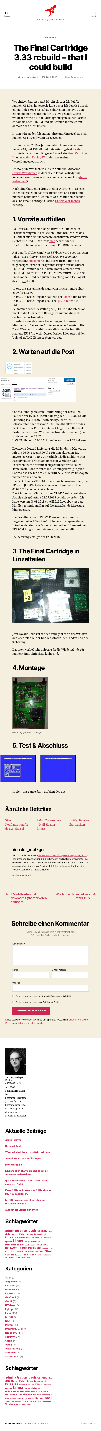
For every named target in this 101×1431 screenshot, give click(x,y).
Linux (84, 855)
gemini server (13, 1140)
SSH (7, 1254)
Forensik (38, 1234)
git (45, 1234)
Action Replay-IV (34, 157)
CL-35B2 (42, 1230)
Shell (48, 1251)
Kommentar (18, 944)
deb (50, 1231)
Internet (22, 1237)
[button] (38, 389)
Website (16, 982)
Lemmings (47, 1237)
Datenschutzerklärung (37, 1423)
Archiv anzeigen (21, 875)
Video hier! (35, 261)
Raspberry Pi (12, 1332)
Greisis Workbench (24, 173)
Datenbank (11, 1289)
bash (32, 1231)
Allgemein (50, 37)
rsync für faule (13, 1164)
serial (31, 1251)
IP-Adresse (30, 1237)
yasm (29, 1258)
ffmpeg (29, 1234)
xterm (24, 1258)
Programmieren (14, 1329)
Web (39, 1255)
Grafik (8, 1301)
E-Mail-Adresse (59, 970)
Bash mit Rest (13, 1146)
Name (15, 970)
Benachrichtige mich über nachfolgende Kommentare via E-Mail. (43, 996)
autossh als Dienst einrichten (21, 1209)
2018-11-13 (51, 77)
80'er (8, 1277)
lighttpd (8, 1242)
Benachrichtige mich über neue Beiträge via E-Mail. (38, 1002)
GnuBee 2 (10, 1297)
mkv (32, 1245)
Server (39, 1251)
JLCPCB (63, 301)
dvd (16, 1234)
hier (52, 241)
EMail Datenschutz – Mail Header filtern (49, 825)
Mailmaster (36, 1241)
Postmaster (34, 1248)
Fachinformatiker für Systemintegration (59, 855)
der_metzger (32, 77)
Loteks (18, 1423)
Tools (25, 1254)
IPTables (38, 1237)
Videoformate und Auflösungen (23, 1158)
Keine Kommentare (74, 77)
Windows (10, 1257)
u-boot (33, 1254)
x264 (18, 1258)
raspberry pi (47, 1248)
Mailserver (10, 1244)
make (20, 1244)
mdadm (27, 1245)
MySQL (39, 1245)
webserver (47, 1255)
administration (16, 1231)
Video (8, 1344)
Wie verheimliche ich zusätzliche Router (28, 1152)
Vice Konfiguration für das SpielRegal (17, 825)
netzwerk (11, 1247)
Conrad (67, 297)
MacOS (27, 1242)
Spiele (8, 1340)
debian (9, 1234)
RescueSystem (10, 1252)
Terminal (18, 1255)
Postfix (23, 1247)
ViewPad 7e (11, 1348)
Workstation (12, 1356)
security (22, 1251)
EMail (22, 1234)
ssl (12, 1255)
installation (11, 1237)
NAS (45, 1244)
